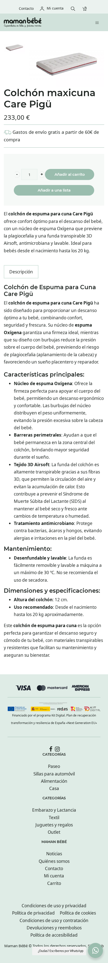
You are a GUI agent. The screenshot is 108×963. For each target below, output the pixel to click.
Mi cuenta (54, 876)
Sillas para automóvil (54, 774)
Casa (54, 788)
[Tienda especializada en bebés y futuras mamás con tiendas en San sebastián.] (42, 22)
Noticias (54, 854)
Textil (54, 817)
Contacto (54, 868)
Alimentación (54, 781)
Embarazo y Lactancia (54, 810)
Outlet (54, 832)
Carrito (54, 883)
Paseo (54, 766)
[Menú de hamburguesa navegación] (98, 22)
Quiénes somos (54, 861)
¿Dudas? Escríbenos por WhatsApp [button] (60, 951)
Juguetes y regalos (54, 825)
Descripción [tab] (21, 272)
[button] (17, 174)
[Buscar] (74, 8)
